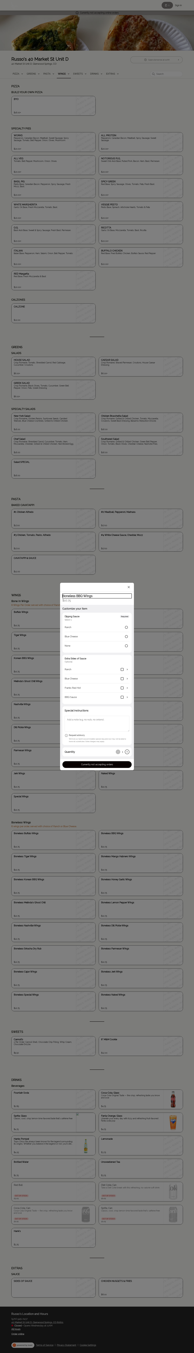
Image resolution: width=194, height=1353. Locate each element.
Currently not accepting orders (97, 764)
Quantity (70, 751)
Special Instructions (76, 710)
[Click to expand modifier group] (127, 669)
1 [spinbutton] (122, 751)
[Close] (129, 587)
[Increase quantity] (127, 752)
